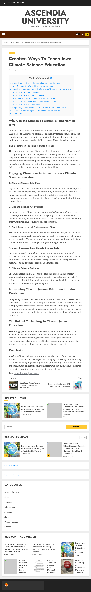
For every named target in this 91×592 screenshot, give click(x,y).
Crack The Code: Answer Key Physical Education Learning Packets (52, 569)
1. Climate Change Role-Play (27, 92)
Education (8, 502)
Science (12, 53)
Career (7, 497)
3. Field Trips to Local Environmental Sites (34, 98)
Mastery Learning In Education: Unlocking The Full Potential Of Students (80, 570)
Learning (8, 512)
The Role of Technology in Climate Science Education (35, 110)
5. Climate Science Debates (26, 104)
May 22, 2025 (69, 417)
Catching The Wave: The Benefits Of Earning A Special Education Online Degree (44, 548)
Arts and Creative (11, 492)
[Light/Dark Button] (78, 34)
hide (51, 78)
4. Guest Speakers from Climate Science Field (35, 101)
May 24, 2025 (38, 554)
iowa (30, 373)
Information (9, 507)
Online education (11, 522)
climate (17, 373)
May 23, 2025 (27, 414)
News (6, 517)
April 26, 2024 (14, 70)
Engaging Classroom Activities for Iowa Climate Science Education (41, 89)
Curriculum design (11, 465)
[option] (24, 451)
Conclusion (16, 113)
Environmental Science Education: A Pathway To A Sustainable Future (32, 409)
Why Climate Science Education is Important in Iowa (35, 83)
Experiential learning (11, 475)
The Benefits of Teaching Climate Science (33, 86)
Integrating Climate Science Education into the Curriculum (38, 107)
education (24, 373)
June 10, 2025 (10, 554)
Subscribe (87, 34)
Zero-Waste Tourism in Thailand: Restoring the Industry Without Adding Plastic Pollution (16, 548)
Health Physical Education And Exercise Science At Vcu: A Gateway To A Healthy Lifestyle (74, 409)
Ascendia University (45, 17)
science (36, 373)
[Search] (83, 34)
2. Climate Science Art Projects (28, 95)
